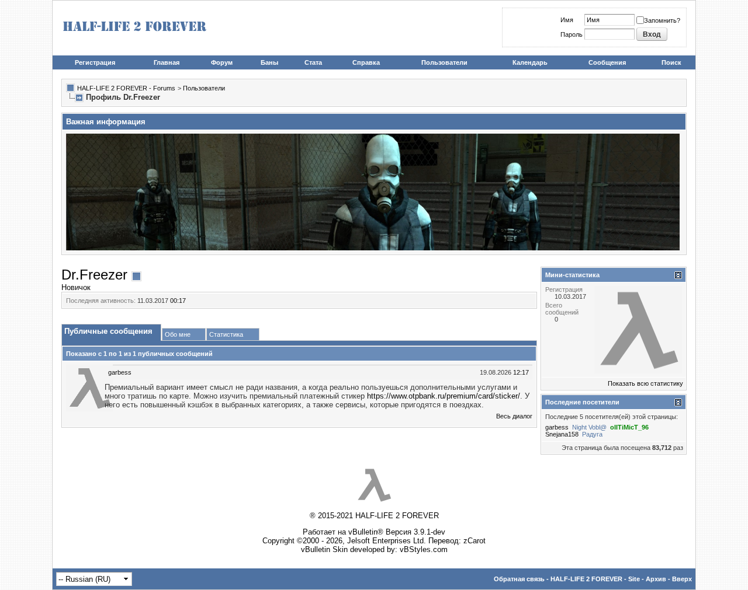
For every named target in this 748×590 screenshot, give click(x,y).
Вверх (682, 578)
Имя (566, 19)
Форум (222, 62)
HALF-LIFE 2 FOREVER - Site (595, 578)
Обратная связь (519, 578)
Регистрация (95, 62)
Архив (656, 578)
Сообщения (607, 62)
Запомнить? (662, 20)
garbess (119, 372)
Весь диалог (514, 416)
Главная (166, 62)
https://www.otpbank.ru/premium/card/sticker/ (443, 396)
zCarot (474, 540)
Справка (366, 62)
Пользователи (444, 62)
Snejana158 (562, 434)
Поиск (671, 62)
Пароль (571, 34)
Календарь (530, 62)
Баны (269, 62)
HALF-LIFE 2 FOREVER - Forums (126, 88)
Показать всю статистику (645, 383)
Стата (313, 62)
